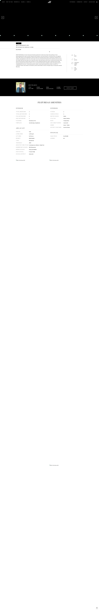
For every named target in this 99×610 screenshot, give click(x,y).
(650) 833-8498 (40, 88)
